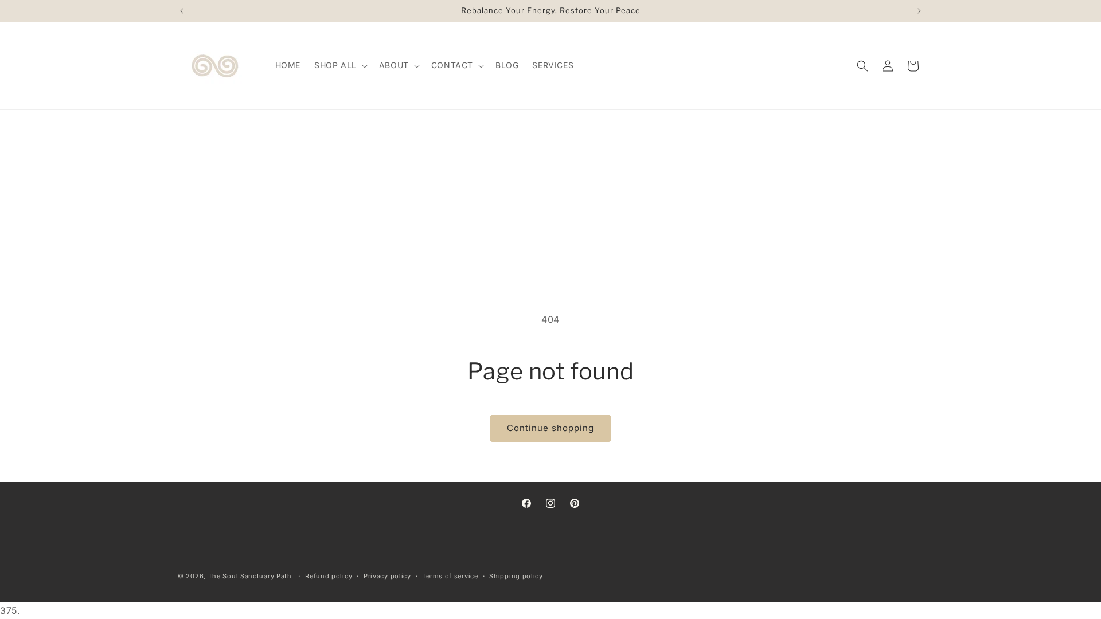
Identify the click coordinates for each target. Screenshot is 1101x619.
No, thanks (643, 355)
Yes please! (644, 314)
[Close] (717, 243)
